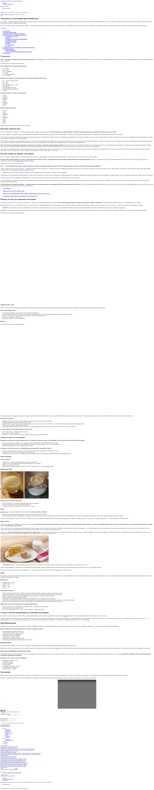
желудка (19, 634)
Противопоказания (8, 48)
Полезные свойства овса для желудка (8, 757)
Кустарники (7, 739)
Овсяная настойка (10, 42)
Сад (3, 738)
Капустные (7, 736)
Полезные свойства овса (9, 32)
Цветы (4, 741)
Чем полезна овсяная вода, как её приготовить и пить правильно (13, 764)
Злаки (6, 734)
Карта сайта (5, 780)
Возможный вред (10, 50)
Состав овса (6, 30)
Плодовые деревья (9, 740)
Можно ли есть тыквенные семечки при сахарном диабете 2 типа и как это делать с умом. (26, 193)
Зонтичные (7, 730)
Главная (4, 3)
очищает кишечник (77, 524)
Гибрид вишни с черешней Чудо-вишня (8, 747)
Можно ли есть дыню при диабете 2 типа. (13, 191)
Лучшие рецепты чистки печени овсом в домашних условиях (13, 759)
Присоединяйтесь (6, 8)
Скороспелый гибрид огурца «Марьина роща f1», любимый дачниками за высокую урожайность (20, 754)
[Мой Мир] (4, 710)
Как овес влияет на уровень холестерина (14, 33)
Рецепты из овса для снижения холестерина (14, 35)
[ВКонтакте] (1, 710)
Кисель (8, 37)
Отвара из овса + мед (11, 36)
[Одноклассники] (3, 710)
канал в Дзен (18, 772)
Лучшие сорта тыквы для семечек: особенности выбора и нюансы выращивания (17, 749)
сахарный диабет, (19, 160)
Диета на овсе (9, 44)
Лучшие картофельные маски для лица (8, 752)
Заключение (6, 53)
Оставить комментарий (5, 725)
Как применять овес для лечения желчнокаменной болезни (12, 761)
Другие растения (8, 733)
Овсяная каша (4, 512)
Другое (8, 46)
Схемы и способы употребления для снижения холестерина (18, 47)
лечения (65, 615)
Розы (6, 742)
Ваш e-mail (2, 720)
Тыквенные (7, 737)
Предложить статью (4, 6)
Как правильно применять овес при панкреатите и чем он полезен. (20, 196)
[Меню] (22, 1)
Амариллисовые (8, 731)
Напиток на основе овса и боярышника (16, 39)
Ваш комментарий (4, 718)
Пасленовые (7, 729)
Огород (4, 728)
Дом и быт (5, 743)
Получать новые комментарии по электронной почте (13, 723)
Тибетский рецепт (10, 40)
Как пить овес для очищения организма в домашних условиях (13, 766)
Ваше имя (2, 719)
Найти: (1, 768)
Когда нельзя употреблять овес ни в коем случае (18, 51)
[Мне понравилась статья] (5, 711)
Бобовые (7, 732)
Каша (7, 43)
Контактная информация (8, 4)
